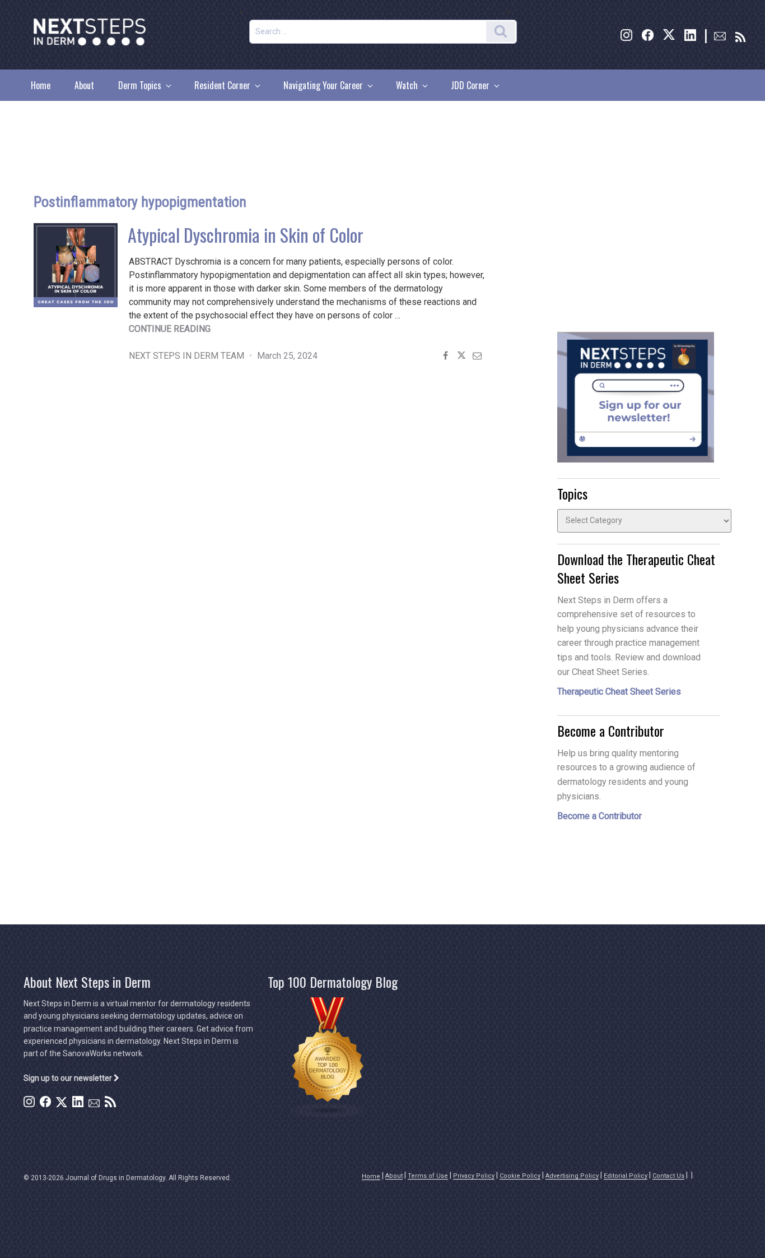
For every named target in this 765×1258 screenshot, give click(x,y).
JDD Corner (470, 85)
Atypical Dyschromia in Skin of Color (245, 234)
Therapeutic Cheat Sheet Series (619, 691)
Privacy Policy (474, 1176)
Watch (407, 85)
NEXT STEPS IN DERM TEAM (186, 355)
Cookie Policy (520, 1176)
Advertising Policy (572, 1176)
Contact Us (668, 1176)
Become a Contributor (599, 816)
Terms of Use (428, 1176)
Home (40, 85)
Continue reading (170, 328)
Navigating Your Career (323, 85)
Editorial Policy (625, 1176)
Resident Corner (222, 85)
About (84, 85)
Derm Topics (139, 85)
